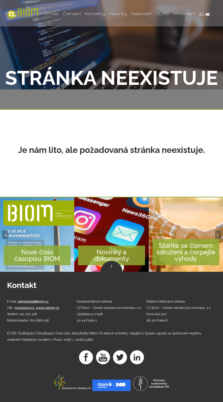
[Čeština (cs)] (200, 15)
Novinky (118, 13)
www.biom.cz (24, 308)
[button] (5, 234)
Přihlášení (184, 13)
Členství (72, 13)
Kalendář (141, 13)
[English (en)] (206, 15)
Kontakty (95, 13)
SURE (162, 13)
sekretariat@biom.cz (33, 301)
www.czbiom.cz (47, 308)
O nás (52, 13)
